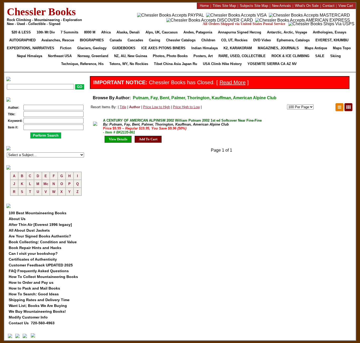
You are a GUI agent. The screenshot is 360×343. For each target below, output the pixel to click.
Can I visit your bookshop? (33, 253)
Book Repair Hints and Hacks (35, 248)
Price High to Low (186, 107)
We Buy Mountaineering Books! (37, 311)
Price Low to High (156, 107)
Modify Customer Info (28, 317)
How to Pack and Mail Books (34, 288)
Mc (45, 184)
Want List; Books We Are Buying (38, 306)
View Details (118, 139)
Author (134, 107)
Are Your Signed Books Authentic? (40, 236)
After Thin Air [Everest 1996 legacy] (40, 224)
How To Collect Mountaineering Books (43, 277)
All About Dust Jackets (29, 230)
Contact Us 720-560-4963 (32, 323)
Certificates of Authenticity (33, 259)
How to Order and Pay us (31, 282)
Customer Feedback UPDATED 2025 (41, 265)
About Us (17, 219)
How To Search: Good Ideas (34, 294)
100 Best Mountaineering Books (37, 213)
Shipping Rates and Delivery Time (39, 300)
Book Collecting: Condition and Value (43, 242)
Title (123, 107)
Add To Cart (148, 139)
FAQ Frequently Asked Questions (39, 271)
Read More (233, 82)
